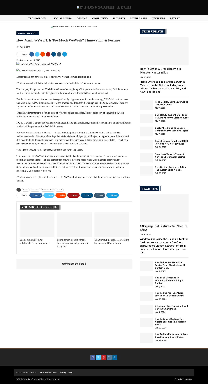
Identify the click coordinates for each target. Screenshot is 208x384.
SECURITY (119, 18)
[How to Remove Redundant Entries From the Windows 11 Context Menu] (146, 266)
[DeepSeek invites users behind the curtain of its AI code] (146, 171)
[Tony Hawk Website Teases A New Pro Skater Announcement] (146, 158)
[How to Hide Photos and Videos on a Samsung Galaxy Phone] (146, 338)
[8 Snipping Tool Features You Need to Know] (164, 208)
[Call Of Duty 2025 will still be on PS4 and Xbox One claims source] (146, 118)
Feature (25, 190)
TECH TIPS (158, 18)
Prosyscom (187, 379)
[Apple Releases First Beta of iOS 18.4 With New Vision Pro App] (146, 144)
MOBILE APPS (138, 18)
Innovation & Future (28, 33)
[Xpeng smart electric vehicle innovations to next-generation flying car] (74, 224)
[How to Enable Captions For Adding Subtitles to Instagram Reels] (146, 322)
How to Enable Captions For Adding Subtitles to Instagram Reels (170, 322)
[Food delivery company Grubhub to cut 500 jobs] (146, 105)
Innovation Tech (47, 190)
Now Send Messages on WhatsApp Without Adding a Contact (169, 280)
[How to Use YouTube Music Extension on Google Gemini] (146, 296)
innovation (35, 190)
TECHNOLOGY (37, 18)
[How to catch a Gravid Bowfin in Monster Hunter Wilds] (164, 51)
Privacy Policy (66, 372)
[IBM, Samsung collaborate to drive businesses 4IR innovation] (111, 224)
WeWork (59, 190)
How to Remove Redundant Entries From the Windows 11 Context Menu (170, 265)
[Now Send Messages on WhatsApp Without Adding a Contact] (146, 281)
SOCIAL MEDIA (62, 18)
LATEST (175, 18)
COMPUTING (100, 18)
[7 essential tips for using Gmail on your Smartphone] (146, 309)
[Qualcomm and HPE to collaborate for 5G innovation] (37, 224)
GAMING (82, 18)
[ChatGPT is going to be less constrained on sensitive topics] (146, 131)
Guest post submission (26, 372)
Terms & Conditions (48, 372)
